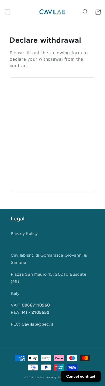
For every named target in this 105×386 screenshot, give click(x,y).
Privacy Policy (24, 233)
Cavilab (39, 377)
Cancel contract (80, 376)
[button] (7, 12)
